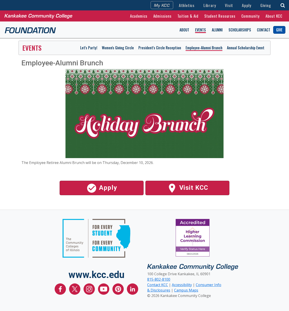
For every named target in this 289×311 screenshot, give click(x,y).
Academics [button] (138, 16)
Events (200, 30)
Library (209, 5)
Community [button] (250, 16)
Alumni (217, 30)
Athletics (187, 5)
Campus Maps (186, 290)
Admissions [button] (162, 16)
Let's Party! (88, 47)
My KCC (162, 5)
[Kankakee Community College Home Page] (38, 15)
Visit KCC (192, 187)
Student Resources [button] (219, 16)
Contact (263, 30)
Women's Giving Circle (118, 47)
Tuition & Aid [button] (187, 16)
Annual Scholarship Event (245, 47)
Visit (229, 5)
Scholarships (239, 30)
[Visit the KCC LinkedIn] (132, 288)
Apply (247, 5)
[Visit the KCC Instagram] (89, 288)
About (184, 30)
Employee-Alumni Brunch (204, 47)
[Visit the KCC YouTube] (104, 288)
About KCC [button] (274, 16)
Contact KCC (157, 284)
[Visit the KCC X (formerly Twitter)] (75, 288)
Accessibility (182, 284)
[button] (282, 4)
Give (279, 30)
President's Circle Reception (159, 47)
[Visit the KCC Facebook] (61, 288)
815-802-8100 (158, 279)
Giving (265, 5)
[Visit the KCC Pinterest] (118, 288)
